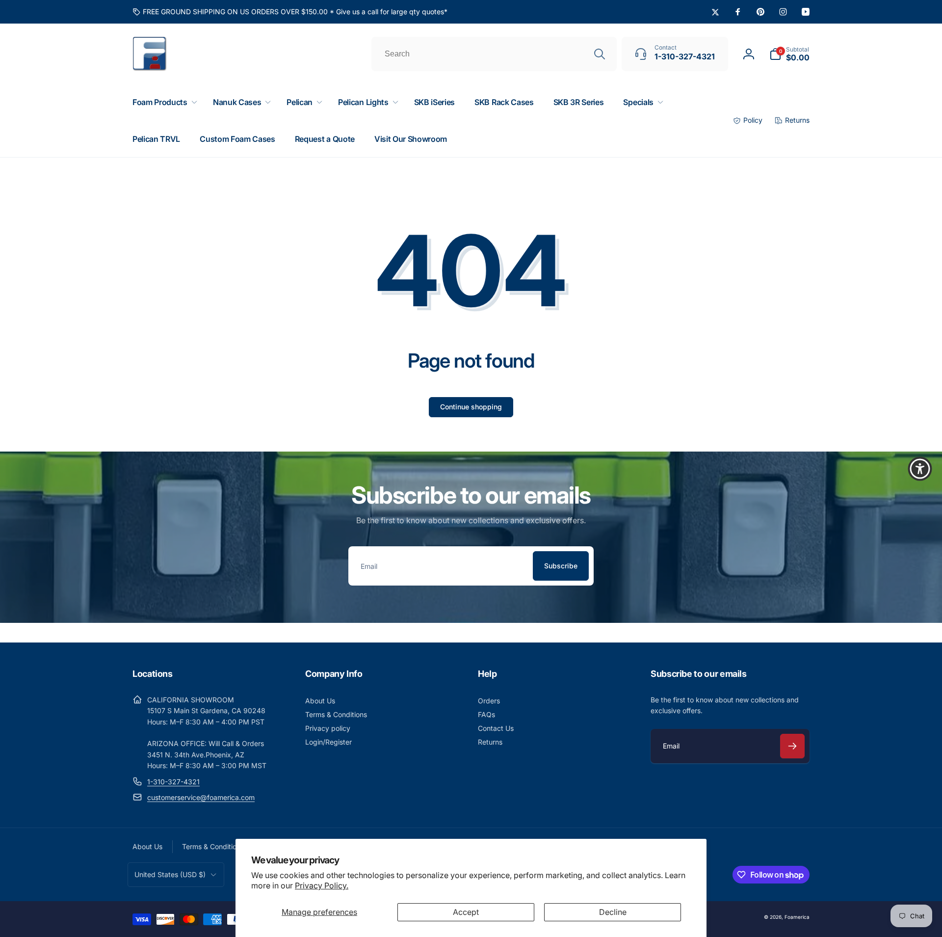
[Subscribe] (792, 746)
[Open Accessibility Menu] (920, 468)
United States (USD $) (170, 874)
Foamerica (797, 917)
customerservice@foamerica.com (201, 797)
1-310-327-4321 (173, 781)
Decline (613, 912)
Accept (466, 912)
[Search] (599, 54)
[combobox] (494, 54)
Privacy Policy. (321, 885)
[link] (289, 11)
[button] (789, 54)
